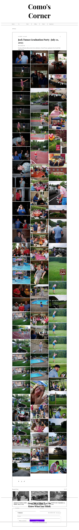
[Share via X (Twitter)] (21, 481)
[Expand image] (21, 57)
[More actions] (60, 36)
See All (65, 489)
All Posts (14, 28)
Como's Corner (39, 11)
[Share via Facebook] (18, 481)
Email (18, 512)
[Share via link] (24, 481)
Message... (19, 516)
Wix (46, 522)
